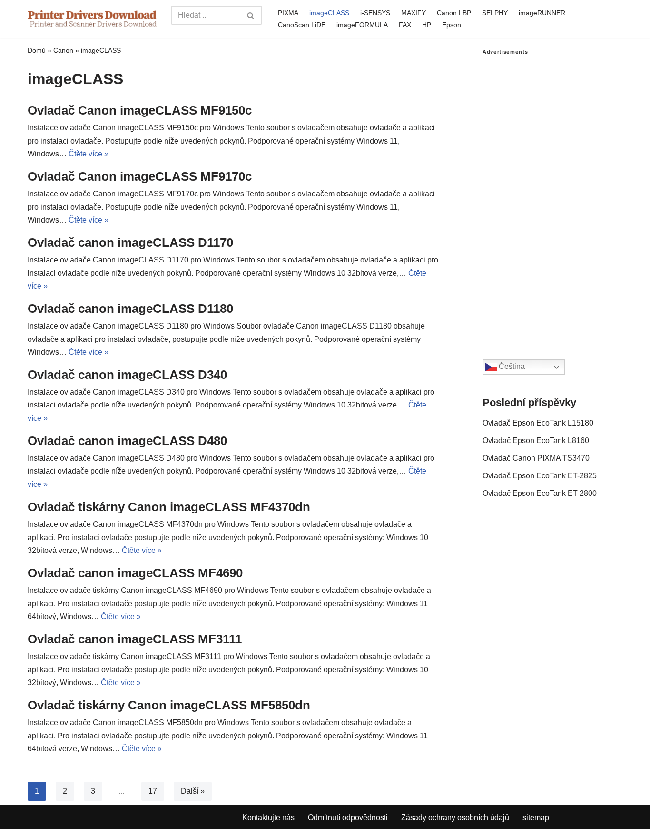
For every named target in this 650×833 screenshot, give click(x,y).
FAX (405, 25)
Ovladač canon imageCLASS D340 (127, 375)
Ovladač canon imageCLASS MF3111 (135, 639)
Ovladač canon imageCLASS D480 (127, 441)
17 (152, 791)
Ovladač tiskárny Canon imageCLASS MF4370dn (169, 507)
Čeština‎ (511, 366)
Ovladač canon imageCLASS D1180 (130, 308)
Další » (193, 791)
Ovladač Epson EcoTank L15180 (538, 423)
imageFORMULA (362, 25)
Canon (63, 50)
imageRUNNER (542, 13)
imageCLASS (329, 13)
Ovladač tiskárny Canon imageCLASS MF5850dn (169, 705)
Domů (37, 50)
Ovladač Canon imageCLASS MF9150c (140, 110)
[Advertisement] (552, 197)
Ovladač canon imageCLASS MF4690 (135, 573)
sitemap (535, 818)
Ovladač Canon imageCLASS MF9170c (140, 176)
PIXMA (288, 13)
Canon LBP (454, 13)
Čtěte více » (88, 154)
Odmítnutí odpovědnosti (348, 818)
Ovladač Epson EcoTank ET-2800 (540, 493)
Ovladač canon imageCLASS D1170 (130, 242)
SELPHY (495, 13)
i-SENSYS (375, 13)
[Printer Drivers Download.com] (92, 19)
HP (426, 25)
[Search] (251, 15)
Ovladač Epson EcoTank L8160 (536, 440)
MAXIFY (413, 13)
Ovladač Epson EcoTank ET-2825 (540, 476)
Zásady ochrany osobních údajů (455, 818)
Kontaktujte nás (268, 818)
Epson (451, 25)
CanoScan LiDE (301, 25)
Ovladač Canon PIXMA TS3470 (536, 458)
